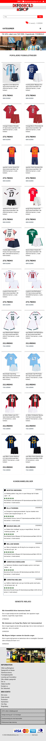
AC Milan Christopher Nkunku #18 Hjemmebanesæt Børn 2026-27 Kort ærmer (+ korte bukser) (34, 417)
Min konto (4, 695)
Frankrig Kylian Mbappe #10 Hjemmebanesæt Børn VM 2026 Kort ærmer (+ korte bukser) (34, 87)
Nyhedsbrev (4, 702)
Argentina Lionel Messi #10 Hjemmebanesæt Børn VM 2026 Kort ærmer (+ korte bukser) (11, 87)
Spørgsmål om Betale (8, 670)
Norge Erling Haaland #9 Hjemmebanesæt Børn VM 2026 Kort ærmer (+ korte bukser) (33, 211)
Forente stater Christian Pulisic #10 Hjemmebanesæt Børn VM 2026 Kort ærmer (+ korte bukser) (11, 252)
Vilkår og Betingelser (7, 668)
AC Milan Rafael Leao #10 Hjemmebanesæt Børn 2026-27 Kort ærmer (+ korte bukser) (11, 417)
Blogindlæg (4, 706)
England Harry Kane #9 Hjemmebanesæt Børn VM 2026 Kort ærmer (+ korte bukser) (10, 293)
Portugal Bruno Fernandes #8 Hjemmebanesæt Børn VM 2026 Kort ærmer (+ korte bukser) (34, 128)
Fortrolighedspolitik (7, 675)
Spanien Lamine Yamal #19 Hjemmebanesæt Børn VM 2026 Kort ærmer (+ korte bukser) (11, 170)
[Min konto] (44, 1)
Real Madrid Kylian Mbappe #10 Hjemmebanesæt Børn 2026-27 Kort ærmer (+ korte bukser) (11, 335)
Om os (3, 681)
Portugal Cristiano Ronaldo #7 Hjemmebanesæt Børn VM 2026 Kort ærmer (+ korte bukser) (11, 128)
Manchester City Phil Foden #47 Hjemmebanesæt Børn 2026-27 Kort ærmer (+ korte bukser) (34, 376)
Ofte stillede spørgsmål (8, 679)
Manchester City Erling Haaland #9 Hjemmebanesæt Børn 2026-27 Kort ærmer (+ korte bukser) (11, 376)
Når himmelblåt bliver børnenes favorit (16, 610)
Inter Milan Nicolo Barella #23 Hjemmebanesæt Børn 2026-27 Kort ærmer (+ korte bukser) (34, 459)
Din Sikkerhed (5, 688)
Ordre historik (5, 697)
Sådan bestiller (5, 684)
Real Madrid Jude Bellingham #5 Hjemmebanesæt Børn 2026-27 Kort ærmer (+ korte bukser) (34, 335)
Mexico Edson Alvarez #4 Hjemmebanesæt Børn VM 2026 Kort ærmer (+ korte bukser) (33, 252)
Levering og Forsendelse (8, 677)
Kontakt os (4, 686)
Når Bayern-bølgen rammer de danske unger (18, 635)
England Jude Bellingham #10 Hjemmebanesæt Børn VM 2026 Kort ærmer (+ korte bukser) (34, 293)
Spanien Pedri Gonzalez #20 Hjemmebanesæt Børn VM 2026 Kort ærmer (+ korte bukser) (34, 170)
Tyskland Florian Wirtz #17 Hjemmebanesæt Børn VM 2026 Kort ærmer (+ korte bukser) (10, 211)
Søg (40, 16)
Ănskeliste (4, 699)
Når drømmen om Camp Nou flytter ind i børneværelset (22, 623)
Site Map (4, 704)
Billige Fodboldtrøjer (25, 735)
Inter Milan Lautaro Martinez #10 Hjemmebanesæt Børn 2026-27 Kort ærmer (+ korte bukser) (11, 459)
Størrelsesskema (6, 672)
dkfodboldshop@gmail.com (32, 1)
